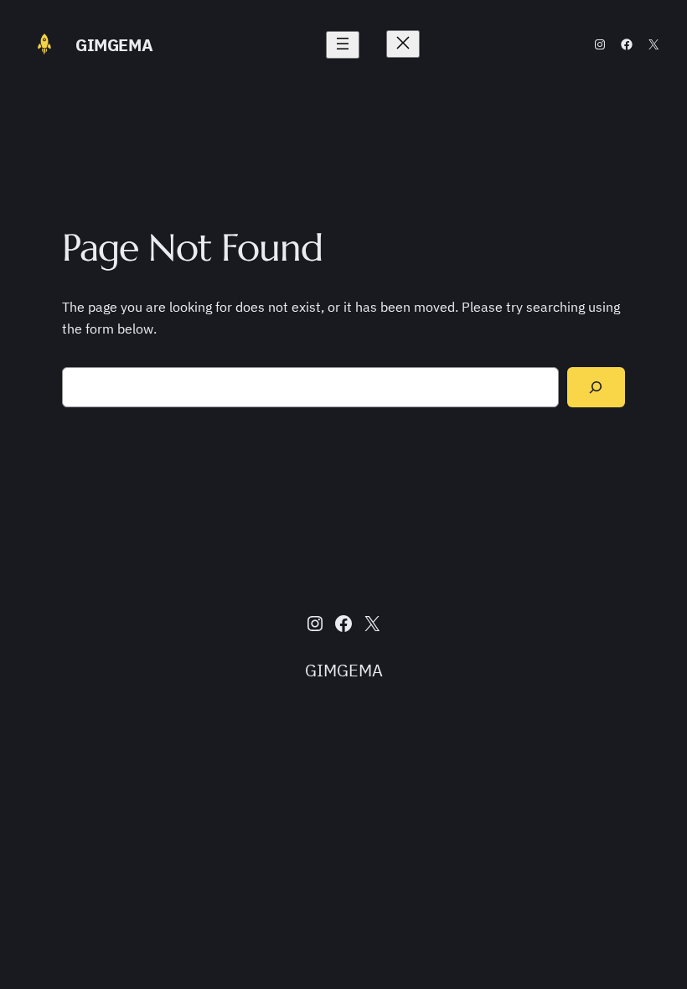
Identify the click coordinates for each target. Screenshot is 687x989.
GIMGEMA (113, 45)
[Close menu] (403, 44)
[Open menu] (342, 45)
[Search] (596, 387)
